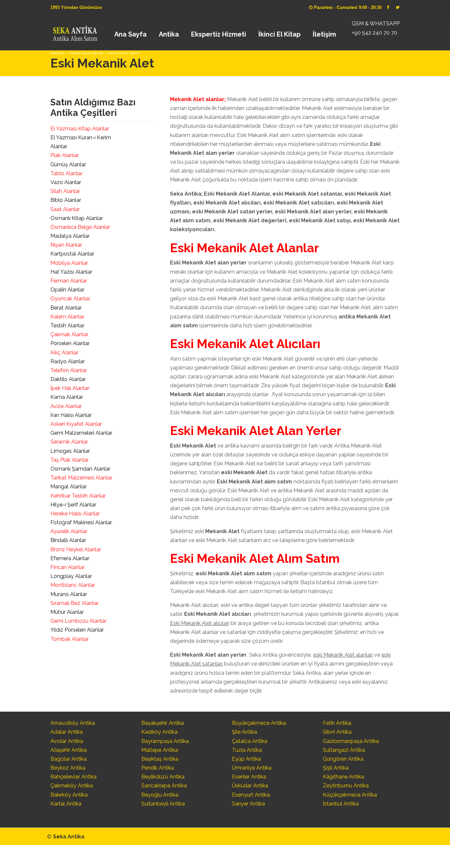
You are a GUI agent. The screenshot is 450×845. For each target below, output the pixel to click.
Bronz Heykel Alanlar (75, 549)
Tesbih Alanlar (67, 325)
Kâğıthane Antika (343, 777)
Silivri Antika (337, 732)
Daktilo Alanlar (68, 379)
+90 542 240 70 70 (374, 33)
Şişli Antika (336, 768)
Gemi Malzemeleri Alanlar (81, 433)
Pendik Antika (157, 768)
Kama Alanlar (66, 397)
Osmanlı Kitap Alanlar (76, 218)
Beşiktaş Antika (159, 759)
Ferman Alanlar (68, 281)
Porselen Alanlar (70, 343)
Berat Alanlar (66, 308)
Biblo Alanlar (65, 200)
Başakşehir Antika (162, 723)
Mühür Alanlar (67, 612)
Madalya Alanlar (70, 236)
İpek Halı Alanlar (69, 388)
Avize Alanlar (66, 406)
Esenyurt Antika (251, 795)
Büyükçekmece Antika (259, 723)
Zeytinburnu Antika (346, 785)
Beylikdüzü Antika (162, 777)
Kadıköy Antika (159, 732)
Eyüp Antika (246, 759)
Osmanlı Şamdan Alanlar (80, 469)
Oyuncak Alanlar (70, 298)
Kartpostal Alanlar (72, 254)
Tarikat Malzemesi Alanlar (81, 478)
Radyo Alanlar (67, 361)
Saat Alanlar (65, 209)
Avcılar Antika (66, 741)
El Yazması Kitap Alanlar (79, 128)
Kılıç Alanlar (64, 352)
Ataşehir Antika (68, 750)
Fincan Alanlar (67, 567)
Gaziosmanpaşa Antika (351, 741)
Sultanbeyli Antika (163, 804)
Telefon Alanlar (68, 370)
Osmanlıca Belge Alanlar (80, 227)
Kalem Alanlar (67, 316)
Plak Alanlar (64, 155)
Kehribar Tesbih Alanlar (78, 496)
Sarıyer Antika (248, 804)
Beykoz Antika (67, 768)
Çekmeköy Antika (71, 785)
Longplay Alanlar (71, 576)
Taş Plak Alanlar (69, 460)
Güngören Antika (343, 759)
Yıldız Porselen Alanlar (77, 630)
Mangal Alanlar (68, 486)
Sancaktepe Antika (164, 785)
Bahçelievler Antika (73, 777)
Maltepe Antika (159, 750)
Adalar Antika (66, 732)
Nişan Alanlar (66, 245)
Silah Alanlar (65, 191)
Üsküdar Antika (250, 785)
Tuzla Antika (247, 750)
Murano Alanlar (68, 594)
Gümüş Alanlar (68, 164)
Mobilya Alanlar (69, 263)
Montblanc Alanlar (72, 585)
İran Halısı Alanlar (71, 415)
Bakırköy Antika (69, 795)
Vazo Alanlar (65, 182)
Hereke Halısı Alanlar (75, 513)
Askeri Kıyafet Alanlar (76, 424)
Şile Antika (244, 732)
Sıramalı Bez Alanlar (74, 603)
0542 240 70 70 (74, 31)
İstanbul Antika (341, 804)
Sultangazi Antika (344, 750)
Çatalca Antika (249, 741)
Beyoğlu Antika (159, 795)
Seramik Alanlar (69, 442)
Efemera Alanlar (69, 558)
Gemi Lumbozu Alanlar (78, 621)
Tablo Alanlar (66, 173)
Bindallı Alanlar (68, 540)
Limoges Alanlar (70, 451)
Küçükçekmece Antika (350, 795)
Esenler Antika (249, 777)
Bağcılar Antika (68, 759)
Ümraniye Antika (251, 768)
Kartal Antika (65, 804)
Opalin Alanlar (67, 289)
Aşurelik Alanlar (68, 531)
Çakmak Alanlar (69, 334)
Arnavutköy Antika (72, 723)
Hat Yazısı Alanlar (71, 272)
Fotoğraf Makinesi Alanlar (81, 522)
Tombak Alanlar (69, 639)
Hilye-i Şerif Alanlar (73, 505)
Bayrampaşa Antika (165, 741)
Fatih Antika (337, 723)
